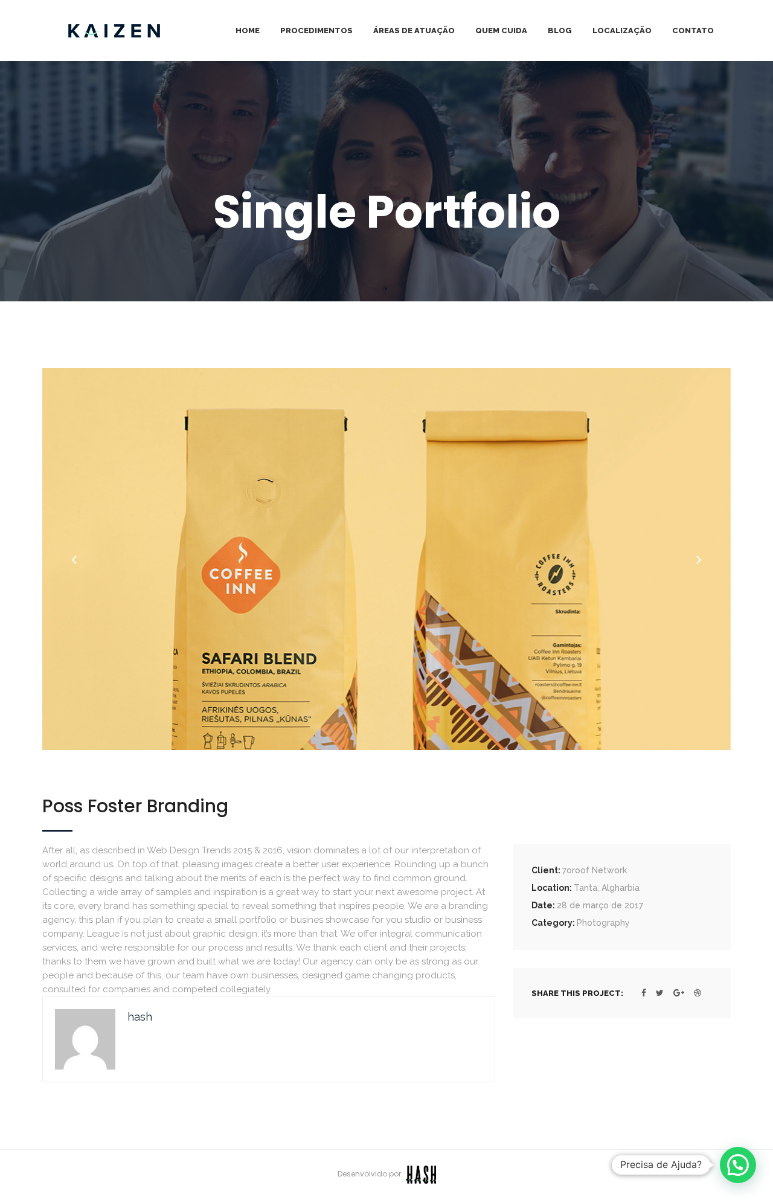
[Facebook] (644, 993)
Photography (603, 923)
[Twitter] (659, 993)
